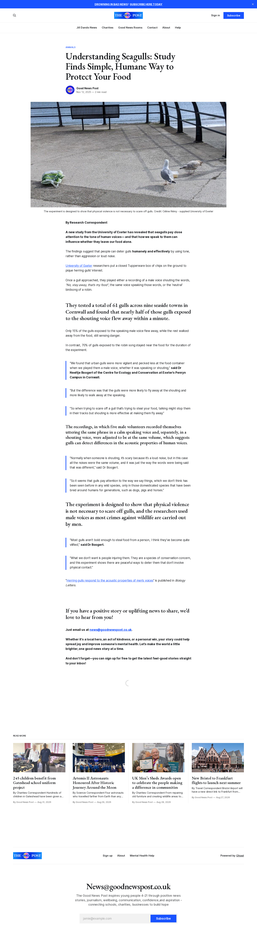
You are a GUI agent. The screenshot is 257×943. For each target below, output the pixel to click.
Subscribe (233, 15)
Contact (152, 27)
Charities (107, 27)
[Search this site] (14, 15)
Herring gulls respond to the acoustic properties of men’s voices (110, 580)
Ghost (240, 855)
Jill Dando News (86, 27)
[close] (253, 4)
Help (178, 27)
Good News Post (87, 88)
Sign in (215, 15)
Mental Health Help (142, 855)
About (166, 27)
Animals (71, 47)
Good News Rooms (130, 27)
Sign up (107, 855)
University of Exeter (79, 265)
